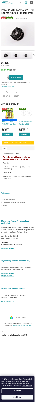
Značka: (21, 18)
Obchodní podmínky (8, 200)
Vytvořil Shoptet (20, 317)
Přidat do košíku (16, 77)
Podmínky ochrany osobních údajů (13, 202)
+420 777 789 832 (7, 249)
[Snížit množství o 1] (8, 78)
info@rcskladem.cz (7, 276)
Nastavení (17, 391)
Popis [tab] (4, 148)
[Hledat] (21, 2)
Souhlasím (17, 397)
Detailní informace (7, 86)
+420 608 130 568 (7, 301)
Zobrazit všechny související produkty (18, 142)
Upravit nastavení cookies (22, 325)
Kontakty (4, 205)
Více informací (27, 386)
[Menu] (32, 2)
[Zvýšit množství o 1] (8, 76)
